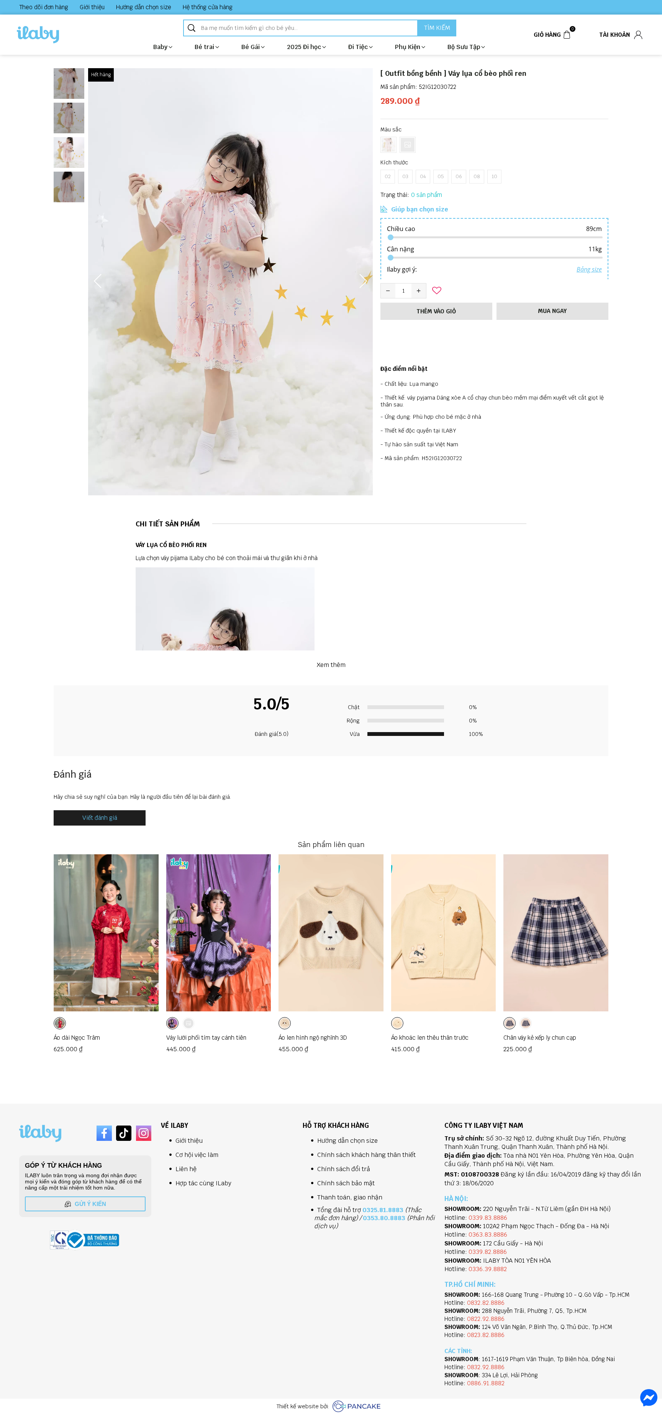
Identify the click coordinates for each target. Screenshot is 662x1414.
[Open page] (38, 34)
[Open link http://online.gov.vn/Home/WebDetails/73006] (92, 1240)
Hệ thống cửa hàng (208, 7)
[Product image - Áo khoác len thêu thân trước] (443, 932)
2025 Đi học (304, 47)
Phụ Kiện (407, 47)
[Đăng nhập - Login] (638, 35)
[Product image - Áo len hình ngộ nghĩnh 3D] (331, 932)
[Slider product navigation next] (589, 955)
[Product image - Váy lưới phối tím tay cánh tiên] (218, 932)
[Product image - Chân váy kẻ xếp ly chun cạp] (555, 932)
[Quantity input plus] (418, 290)
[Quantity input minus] (388, 290)
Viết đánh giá (99, 817)
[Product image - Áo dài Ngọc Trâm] (106, 932)
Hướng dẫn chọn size (143, 7)
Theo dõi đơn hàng (43, 7)
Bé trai (204, 47)
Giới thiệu (92, 7)
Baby (160, 47)
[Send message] (648, 1397)
